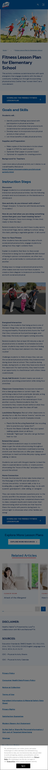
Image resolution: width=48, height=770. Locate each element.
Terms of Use (11, 761)
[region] (24, 757)
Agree (23, 766)
